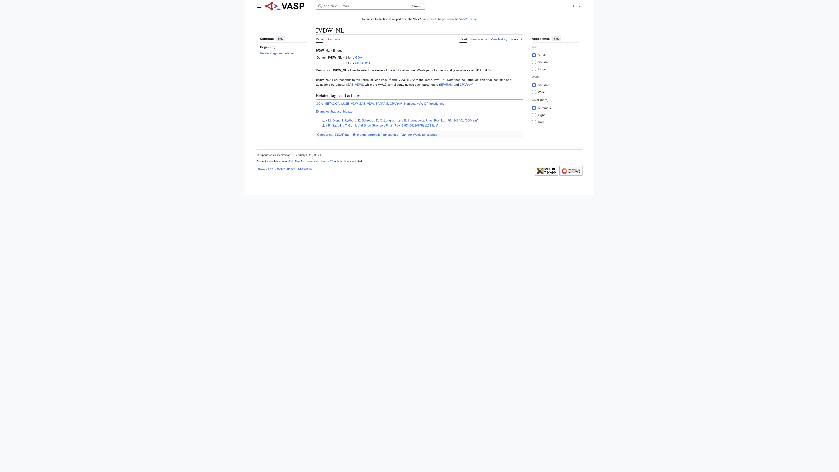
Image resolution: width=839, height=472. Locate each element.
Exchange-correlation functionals (375, 134)
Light (541, 115)
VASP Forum (467, 19)
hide (280, 38)
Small (542, 55)
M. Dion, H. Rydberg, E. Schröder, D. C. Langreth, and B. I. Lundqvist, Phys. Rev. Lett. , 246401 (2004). (401, 120)
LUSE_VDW (349, 103)
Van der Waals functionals (419, 134)
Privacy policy (265, 168)
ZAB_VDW (354, 84)
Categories (324, 134)
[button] (258, 6)
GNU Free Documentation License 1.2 (311, 161)
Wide (541, 92)
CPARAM (466, 84)
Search (417, 6)
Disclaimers (305, 168)
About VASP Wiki (286, 168)
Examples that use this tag (334, 111)
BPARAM (446, 84)
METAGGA (362, 63)
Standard (544, 62)
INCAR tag (342, 134)
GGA (358, 57)
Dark (541, 122)
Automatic (545, 108)
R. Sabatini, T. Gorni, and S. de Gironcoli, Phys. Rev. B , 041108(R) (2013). (381, 125)
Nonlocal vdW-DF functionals (424, 103)
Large (542, 69)
